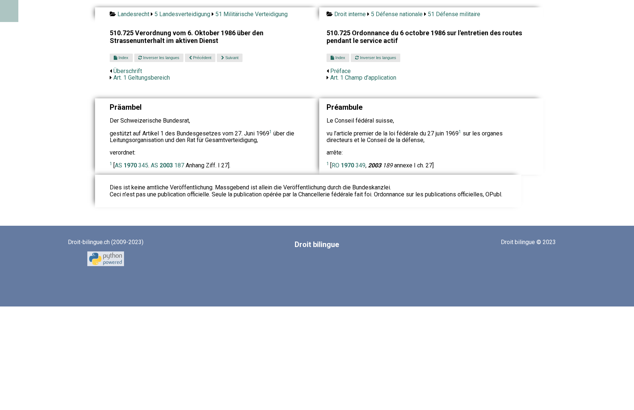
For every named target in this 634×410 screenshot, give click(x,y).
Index (122, 57)
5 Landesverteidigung (182, 14)
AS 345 (131, 165)
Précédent (201, 57)
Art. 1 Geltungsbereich (141, 77)
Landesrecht (133, 14)
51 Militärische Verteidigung (251, 14)
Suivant (231, 57)
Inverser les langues (160, 57)
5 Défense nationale (397, 14)
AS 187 (168, 165)
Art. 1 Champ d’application (363, 77)
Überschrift (127, 71)
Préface (340, 71)
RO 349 (348, 165)
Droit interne (350, 14)
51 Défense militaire (454, 14)
